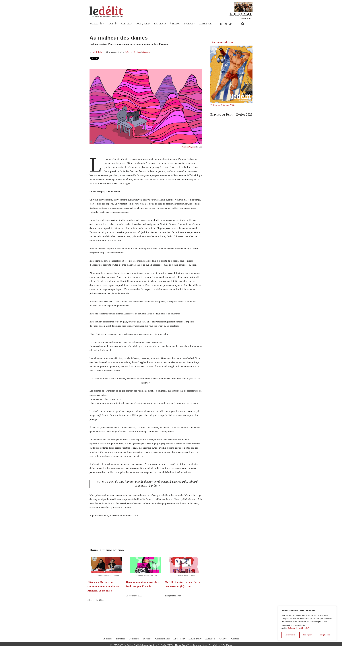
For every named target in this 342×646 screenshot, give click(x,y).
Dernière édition (221, 42)
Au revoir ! (246, 18)
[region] (307, 623)
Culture (137, 52)
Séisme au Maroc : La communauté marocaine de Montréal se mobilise (103, 586)
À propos (175, 23)
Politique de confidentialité (298, 628)
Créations (129, 52)
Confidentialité (162, 638)
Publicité (147, 638)
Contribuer (134, 638)
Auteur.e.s (210, 638)
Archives (223, 638)
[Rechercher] (246, 23)
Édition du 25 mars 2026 (222, 105)
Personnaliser (290, 635)
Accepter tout (325, 635)
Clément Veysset (188, 147)
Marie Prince (98, 52)
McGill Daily (195, 638)
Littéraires (145, 52)
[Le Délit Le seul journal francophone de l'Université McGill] (106, 11)
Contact (235, 638)
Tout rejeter (307, 635)
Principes (120, 638)
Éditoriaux (160, 23)
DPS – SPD (179, 638)
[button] (103, 23)
